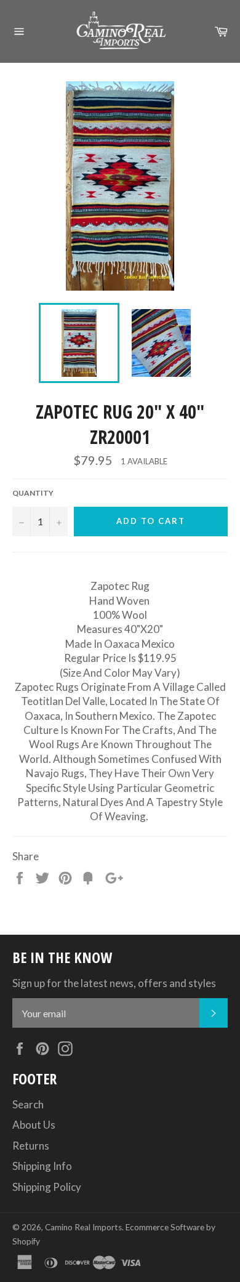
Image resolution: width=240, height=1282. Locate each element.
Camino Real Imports (83, 1227)
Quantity (33, 493)
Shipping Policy (46, 1186)
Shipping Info (42, 1165)
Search (28, 1104)
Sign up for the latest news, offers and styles (114, 983)
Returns (30, 1145)
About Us (33, 1124)
